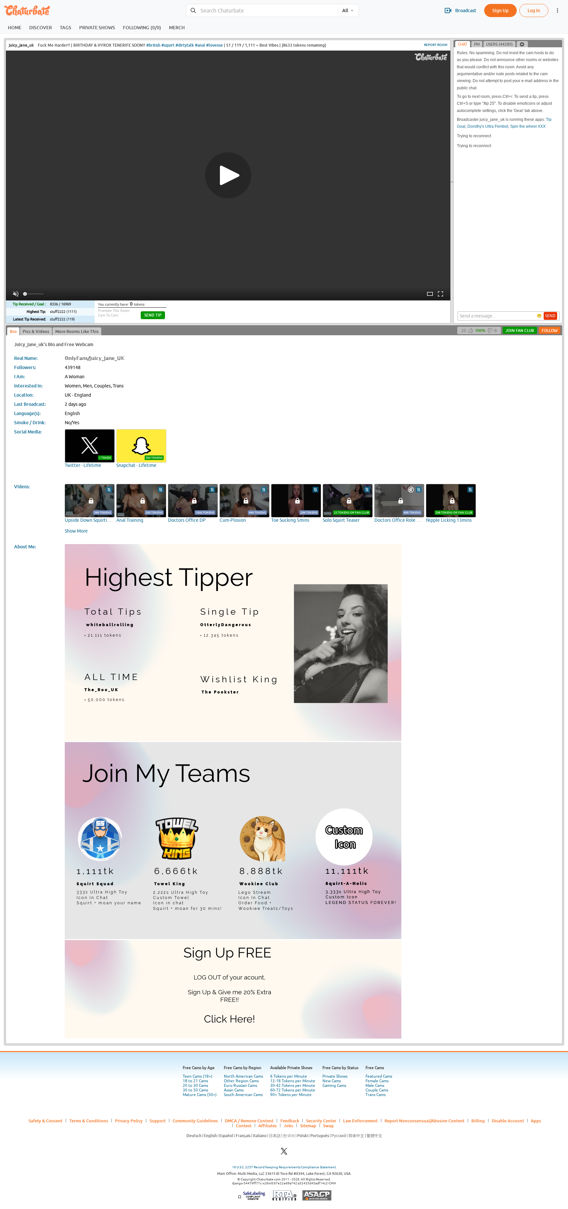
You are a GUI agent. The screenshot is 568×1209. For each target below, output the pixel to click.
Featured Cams (379, 1076)
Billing (478, 1120)
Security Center (321, 1120)
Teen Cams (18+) (197, 1076)
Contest (243, 1125)
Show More (76, 531)
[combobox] (262, 11)
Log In (534, 10)
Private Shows (334, 1076)
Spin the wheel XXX (528, 126)
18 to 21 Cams (195, 1081)
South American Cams (243, 1094)
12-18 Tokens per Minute (292, 1081)
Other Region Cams (241, 1081)
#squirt (168, 45)
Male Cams (375, 1085)
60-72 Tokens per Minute (292, 1090)
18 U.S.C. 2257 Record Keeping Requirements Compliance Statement (284, 1167)
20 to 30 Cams (195, 1085)
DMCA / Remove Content (249, 1120)
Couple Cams (377, 1090)
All (345, 10)
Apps (536, 1120)
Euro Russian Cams (240, 1085)
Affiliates (267, 1125)
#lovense (214, 45)
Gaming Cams (334, 1085)
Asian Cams (234, 1090)
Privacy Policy (129, 1120)
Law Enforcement (360, 1120)
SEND (550, 316)
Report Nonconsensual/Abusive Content (424, 1120)
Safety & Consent (45, 1120)
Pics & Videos (36, 331)
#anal (200, 45)
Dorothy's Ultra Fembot (487, 126)
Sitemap (308, 1125)
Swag (328, 1125)
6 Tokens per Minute (288, 1076)
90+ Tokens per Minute (291, 1094)
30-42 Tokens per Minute (292, 1085)
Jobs (288, 1125)
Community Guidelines (195, 1120)
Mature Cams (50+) (200, 1094)
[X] (284, 1153)
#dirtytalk (185, 45)
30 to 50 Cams (195, 1090)
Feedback (289, 1120)
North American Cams (243, 1076)
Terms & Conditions (88, 1120)
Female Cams (377, 1081)
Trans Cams (376, 1094)
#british (153, 45)
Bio (13, 331)
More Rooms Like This (77, 331)
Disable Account (508, 1120)
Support (158, 1120)
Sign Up (500, 10)
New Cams (331, 1081)
